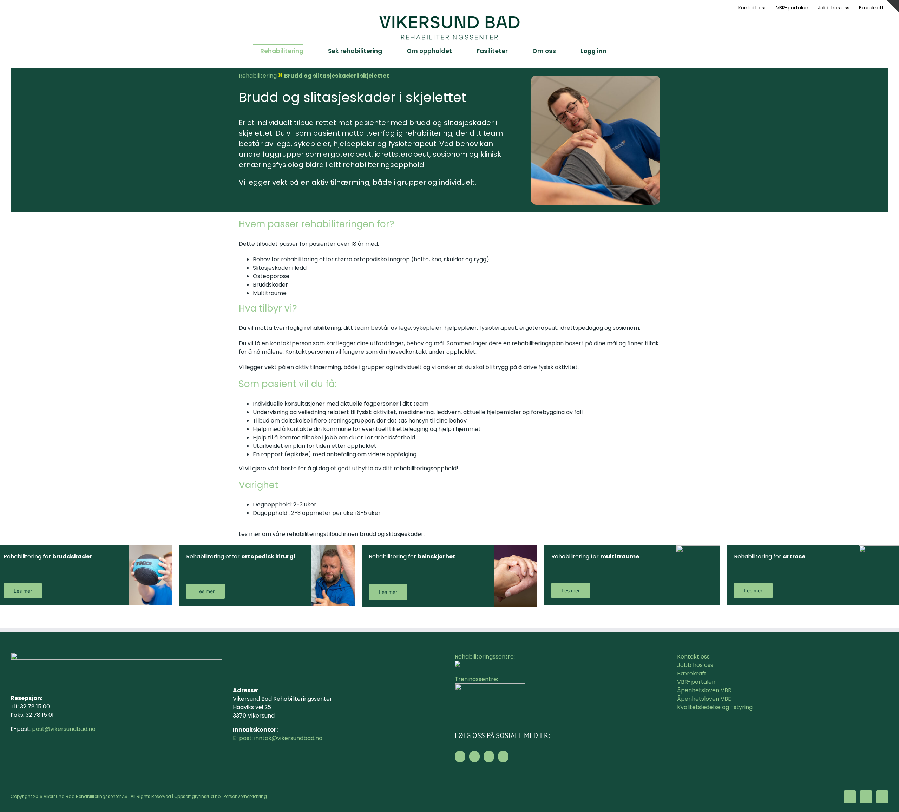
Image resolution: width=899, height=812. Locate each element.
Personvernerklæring (245, 796)
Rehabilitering (258, 76)
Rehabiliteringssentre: (485, 657)
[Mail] (489, 756)
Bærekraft (692, 673)
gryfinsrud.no (206, 796)
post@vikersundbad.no (64, 729)
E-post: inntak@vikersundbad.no (277, 738)
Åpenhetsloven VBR (704, 690)
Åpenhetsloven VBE (704, 699)
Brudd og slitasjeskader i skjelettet (336, 76)
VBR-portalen (696, 682)
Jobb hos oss (695, 665)
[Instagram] (474, 756)
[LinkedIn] (503, 756)
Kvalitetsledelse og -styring (715, 707)
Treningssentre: (477, 679)
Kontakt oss (693, 657)
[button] (626, 51)
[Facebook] (460, 756)
